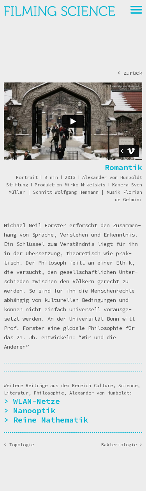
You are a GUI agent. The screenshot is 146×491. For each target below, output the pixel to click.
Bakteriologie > (121, 444)
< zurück (129, 72)
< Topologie (19, 444)
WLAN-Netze (36, 401)
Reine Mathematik (50, 419)
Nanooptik (34, 410)
